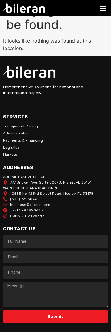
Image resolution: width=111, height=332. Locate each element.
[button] (103, 8)
